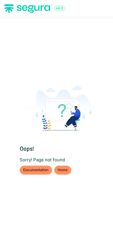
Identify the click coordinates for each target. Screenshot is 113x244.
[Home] (28, 8)
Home (63, 170)
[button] (100, 229)
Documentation (35, 170)
